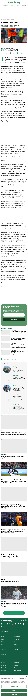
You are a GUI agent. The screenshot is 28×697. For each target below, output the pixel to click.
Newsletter (3, 665)
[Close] (26, 676)
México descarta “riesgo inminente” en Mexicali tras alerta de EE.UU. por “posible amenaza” (18, 388)
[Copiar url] (21, 53)
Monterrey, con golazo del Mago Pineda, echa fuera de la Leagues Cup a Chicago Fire (18, 353)
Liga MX (24, 5)
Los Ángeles (16, 404)
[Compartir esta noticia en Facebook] (10, 53)
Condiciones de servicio (18, 323)
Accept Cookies (14, 694)
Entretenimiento (4, 641)
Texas (2, 652)
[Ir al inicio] (6, 620)
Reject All (14, 690)
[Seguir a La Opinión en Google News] (15, 624)
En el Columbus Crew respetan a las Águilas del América (18, 339)
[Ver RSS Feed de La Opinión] (1, 626)
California (16, 649)
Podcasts (3, 662)
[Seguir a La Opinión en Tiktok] (12, 624)
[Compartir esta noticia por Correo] (17, 53)
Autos (15, 647)
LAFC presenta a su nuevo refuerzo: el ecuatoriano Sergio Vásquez (13, 580)
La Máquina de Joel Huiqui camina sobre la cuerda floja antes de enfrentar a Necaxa (12, 556)
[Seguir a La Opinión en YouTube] (10, 624)
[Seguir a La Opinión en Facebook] (1, 624)
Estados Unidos (4, 634)
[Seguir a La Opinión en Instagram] (7, 624)
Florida (14, 366)
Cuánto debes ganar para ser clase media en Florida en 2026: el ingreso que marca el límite (18, 369)
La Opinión (3, 19)
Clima (15, 667)
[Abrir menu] (1, 2)
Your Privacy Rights (14, 686)
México (14, 385)
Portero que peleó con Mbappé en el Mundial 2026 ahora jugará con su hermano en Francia (13, 531)
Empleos (16, 665)
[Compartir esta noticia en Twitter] (14, 53)
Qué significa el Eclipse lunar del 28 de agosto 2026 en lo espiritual (19, 378)
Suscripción (3, 667)
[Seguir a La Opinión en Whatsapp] (20, 624)
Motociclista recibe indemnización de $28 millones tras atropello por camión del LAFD (18, 408)
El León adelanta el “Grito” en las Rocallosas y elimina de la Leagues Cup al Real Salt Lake (18, 346)
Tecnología (3, 649)
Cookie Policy (20, 683)
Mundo (2, 636)
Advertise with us (17, 670)
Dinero (2, 644)
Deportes (8, 19)
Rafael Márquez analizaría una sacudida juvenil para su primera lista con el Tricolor (13, 604)
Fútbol (12, 19)
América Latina (17, 636)
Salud (2, 647)
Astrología (15, 375)
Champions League (15, 5)
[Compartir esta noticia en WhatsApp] (7, 53)
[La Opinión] (14, 2)
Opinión (15, 644)
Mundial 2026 (5, 5)
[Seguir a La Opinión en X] (4, 624)
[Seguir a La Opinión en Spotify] (23, 624)
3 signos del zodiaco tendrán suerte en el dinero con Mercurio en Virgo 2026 (19, 398)
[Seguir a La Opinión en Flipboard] (18, 624)
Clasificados (16, 662)
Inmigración (16, 634)
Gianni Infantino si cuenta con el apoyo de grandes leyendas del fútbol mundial (18, 333)
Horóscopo (3, 670)
